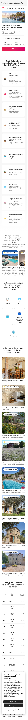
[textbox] (7, 44)
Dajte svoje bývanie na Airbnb (15, 8)
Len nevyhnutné (13, 706)
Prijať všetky (13, 702)
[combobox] (13, 39)
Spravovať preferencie (13, 710)
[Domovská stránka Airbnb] (3, 8)
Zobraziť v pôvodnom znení (16, 3)
